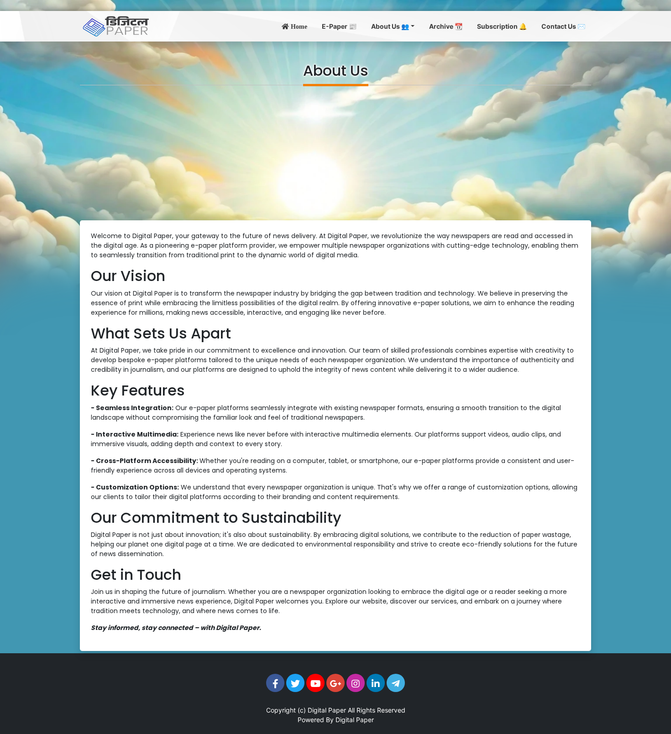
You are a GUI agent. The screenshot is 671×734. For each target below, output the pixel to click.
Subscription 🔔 (502, 26)
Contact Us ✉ (563, 26)
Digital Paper (327, 710)
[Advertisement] (335, 153)
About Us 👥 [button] (390, 26)
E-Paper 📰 (339, 26)
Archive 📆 (445, 26)
